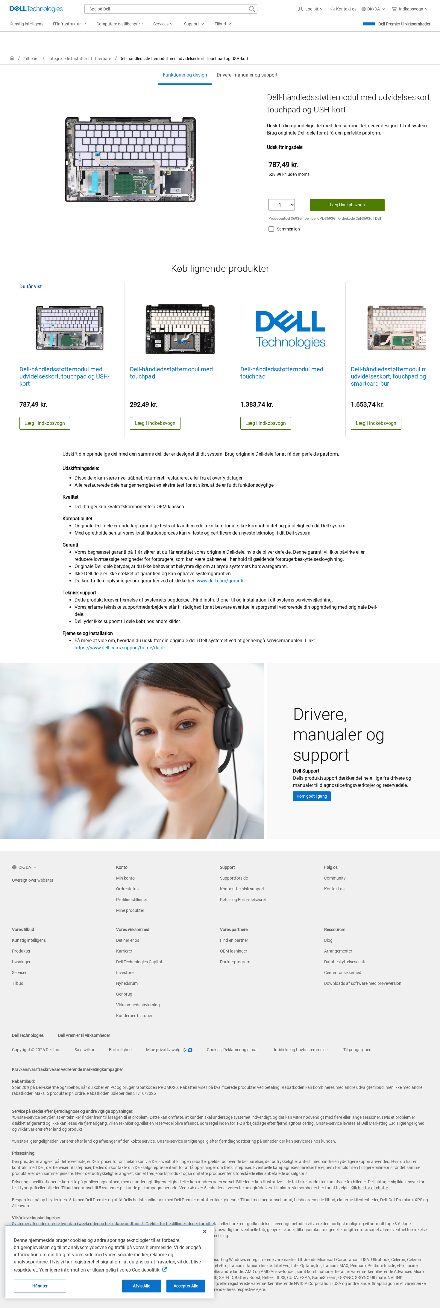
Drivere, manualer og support (247, 75)
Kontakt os (334, 888)
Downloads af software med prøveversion (362, 983)
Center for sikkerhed (342, 972)
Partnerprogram (235, 961)
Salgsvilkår (85, 1049)
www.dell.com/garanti (220, 581)
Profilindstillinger (131, 899)
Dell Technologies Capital (139, 961)
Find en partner (234, 940)
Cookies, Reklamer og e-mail (232, 1049)
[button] (312, 9)
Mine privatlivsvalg (163, 1049)
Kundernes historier (134, 1015)
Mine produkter (130, 910)
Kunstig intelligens (29, 940)
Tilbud (17, 983)
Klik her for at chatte (369, 1187)
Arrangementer (338, 951)
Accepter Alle (186, 1285)
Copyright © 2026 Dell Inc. (36, 1049)
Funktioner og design (185, 75)
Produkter (21, 951)
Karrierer (124, 951)
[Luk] (204, 1231)
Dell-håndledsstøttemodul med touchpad (171, 373)
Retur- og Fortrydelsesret (243, 899)
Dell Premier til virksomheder (404, 24)
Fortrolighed (120, 1049)
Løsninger (21, 961)
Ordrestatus (127, 888)
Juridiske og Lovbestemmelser (301, 1049)
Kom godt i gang (312, 796)
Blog (328, 940)
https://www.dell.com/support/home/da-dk (120, 648)
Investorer (125, 972)
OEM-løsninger (233, 951)
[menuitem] (70, 24)
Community (335, 878)
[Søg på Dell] (252, 8)
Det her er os (127, 940)
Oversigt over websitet (32, 880)
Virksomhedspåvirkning (138, 1004)
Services (19, 972)
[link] (343, 9)
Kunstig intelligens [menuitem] (26, 24)
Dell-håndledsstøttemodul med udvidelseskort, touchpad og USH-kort (64, 376)
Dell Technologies (28, 1035)
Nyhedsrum (127, 983)
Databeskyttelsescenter (346, 961)
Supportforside (234, 878)
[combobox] (170, 9)
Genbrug (124, 994)
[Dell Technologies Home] (36, 9)
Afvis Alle (141, 1285)
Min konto (125, 878)
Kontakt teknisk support (242, 888)
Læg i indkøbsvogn (347, 204)
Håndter (40, 1285)
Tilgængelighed (357, 1049)
